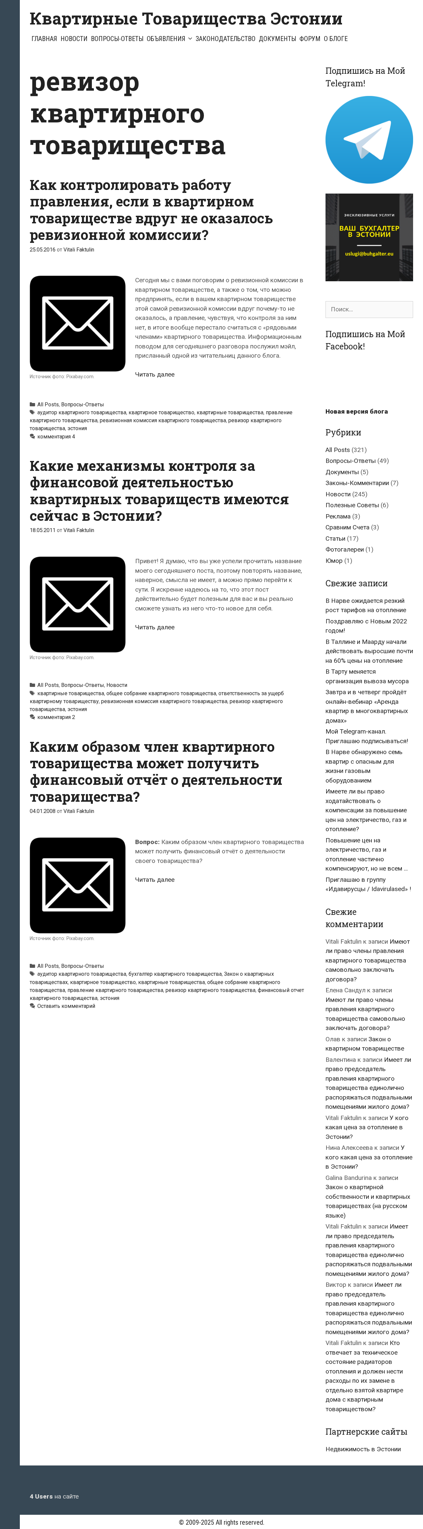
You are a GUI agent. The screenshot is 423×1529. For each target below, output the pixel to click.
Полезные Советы (352, 505)
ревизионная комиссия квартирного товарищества (163, 420)
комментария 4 (56, 436)
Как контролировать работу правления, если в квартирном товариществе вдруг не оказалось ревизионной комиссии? (151, 209)
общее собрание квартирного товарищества (161, 693)
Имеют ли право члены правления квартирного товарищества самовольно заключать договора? (368, 960)
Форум (310, 39)
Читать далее (154, 374)
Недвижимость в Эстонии (363, 1449)
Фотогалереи (345, 549)
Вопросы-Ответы (117, 39)
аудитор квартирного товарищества (81, 412)
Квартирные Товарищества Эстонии (186, 18)
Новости (74, 39)
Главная (44, 39)
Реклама (338, 516)
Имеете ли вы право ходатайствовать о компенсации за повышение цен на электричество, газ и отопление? (366, 810)
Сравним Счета (347, 527)
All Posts (48, 404)
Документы (277, 39)
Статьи (335, 538)
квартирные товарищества (230, 412)
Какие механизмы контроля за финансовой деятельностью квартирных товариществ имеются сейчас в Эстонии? (159, 490)
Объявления (166, 39)
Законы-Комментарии (357, 483)
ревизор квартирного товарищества (210, 990)
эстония (77, 428)
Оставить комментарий (66, 1006)
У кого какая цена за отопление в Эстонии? (367, 1127)
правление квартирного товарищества (115, 990)
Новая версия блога (357, 411)
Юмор (334, 560)
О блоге (336, 39)
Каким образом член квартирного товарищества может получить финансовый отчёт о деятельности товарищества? (156, 771)
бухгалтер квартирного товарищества (175, 974)
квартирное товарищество (161, 412)
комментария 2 (56, 717)
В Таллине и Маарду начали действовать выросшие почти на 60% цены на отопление (369, 651)
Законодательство (225, 39)
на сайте (54, 1496)
